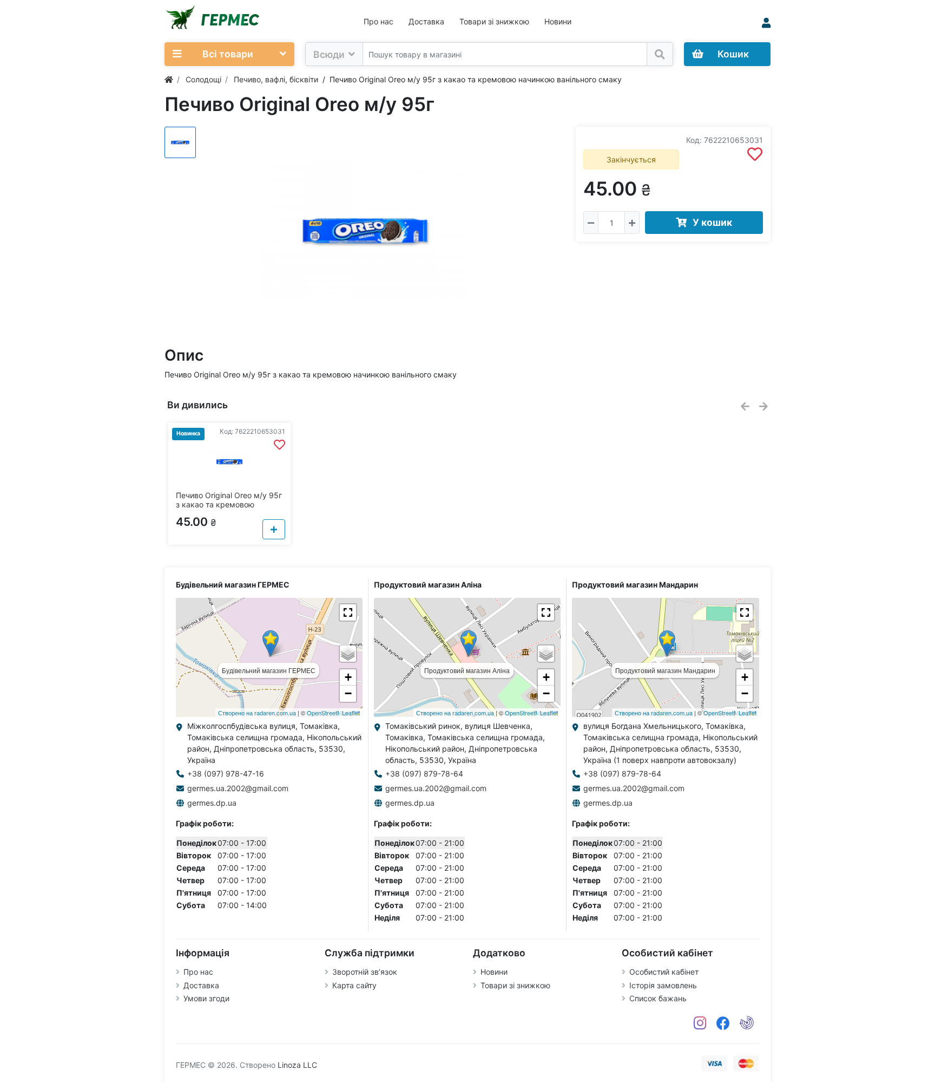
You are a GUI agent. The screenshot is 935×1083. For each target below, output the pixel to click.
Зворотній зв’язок (364, 971)
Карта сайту (354, 985)
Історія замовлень (663, 985)
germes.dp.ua (211, 802)
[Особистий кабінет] (766, 23)
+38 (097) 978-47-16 (225, 773)
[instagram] (700, 1023)
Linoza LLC (297, 1064)
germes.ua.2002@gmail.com (237, 788)
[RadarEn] (747, 1023)
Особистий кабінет (664, 971)
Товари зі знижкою (494, 21)
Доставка (426, 21)
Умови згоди (206, 998)
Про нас (378, 21)
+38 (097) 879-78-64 (424, 773)
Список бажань (658, 998)
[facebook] (723, 1023)
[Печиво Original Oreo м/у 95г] (364, 231)
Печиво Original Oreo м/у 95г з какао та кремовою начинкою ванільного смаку (229, 504)
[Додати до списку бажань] (754, 154)
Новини (557, 21)
